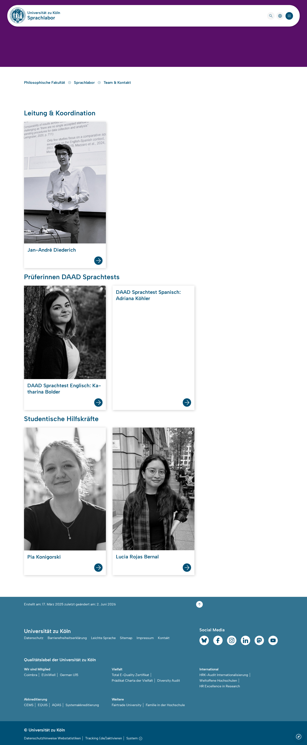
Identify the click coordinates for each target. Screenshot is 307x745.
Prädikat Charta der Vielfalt (132, 681)
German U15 (69, 675)
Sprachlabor (41, 18)
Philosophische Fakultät (45, 82)
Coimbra (30, 675)
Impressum (145, 638)
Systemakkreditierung (82, 705)
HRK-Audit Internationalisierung (223, 675)
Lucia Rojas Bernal (137, 557)
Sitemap (126, 638)
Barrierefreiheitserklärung (67, 638)
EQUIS (43, 705)
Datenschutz (33, 638)
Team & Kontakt (117, 82)
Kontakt (164, 638)
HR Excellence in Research (219, 686)
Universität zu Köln (43, 13)
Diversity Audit (168, 681)
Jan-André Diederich (51, 250)
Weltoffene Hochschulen (218, 681)
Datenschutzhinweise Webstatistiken (52, 738)
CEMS (28, 705)
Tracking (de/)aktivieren (103, 738)
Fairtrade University (126, 705)
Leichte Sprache (103, 638)
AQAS (56, 705)
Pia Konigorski (44, 557)
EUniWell (49, 675)
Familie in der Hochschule (165, 705)
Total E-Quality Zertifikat (130, 675)
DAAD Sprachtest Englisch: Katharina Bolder (64, 388)
